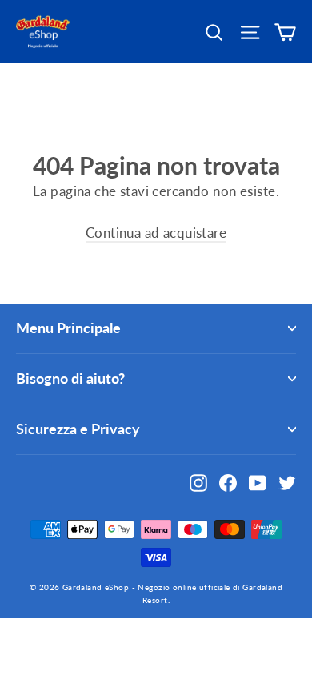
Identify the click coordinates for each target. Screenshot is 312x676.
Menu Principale (68, 327)
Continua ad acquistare (156, 232)
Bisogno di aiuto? (70, 378)
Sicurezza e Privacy (78, 428)
